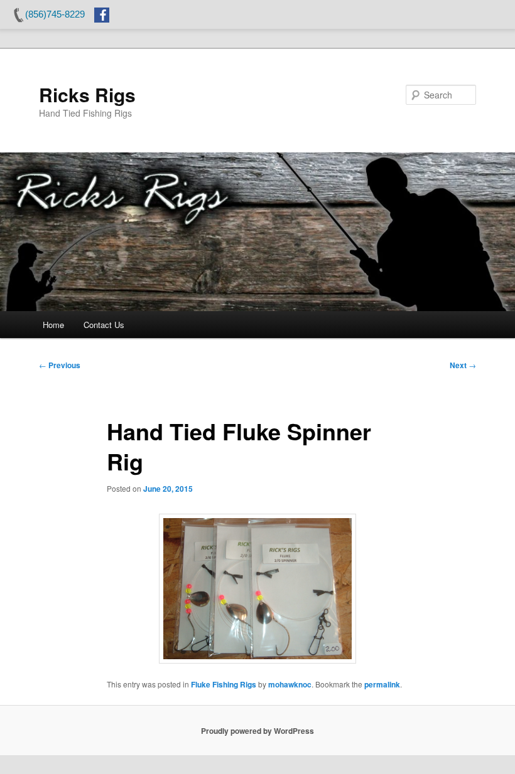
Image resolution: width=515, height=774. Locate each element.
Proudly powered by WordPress (257, 730)
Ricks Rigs (87, 94)
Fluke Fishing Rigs (223, 684)
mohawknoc (290, 684)
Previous (59, 365)
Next (463, 365)
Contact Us (104, 325)
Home (53, 325)
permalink (382, 684)
